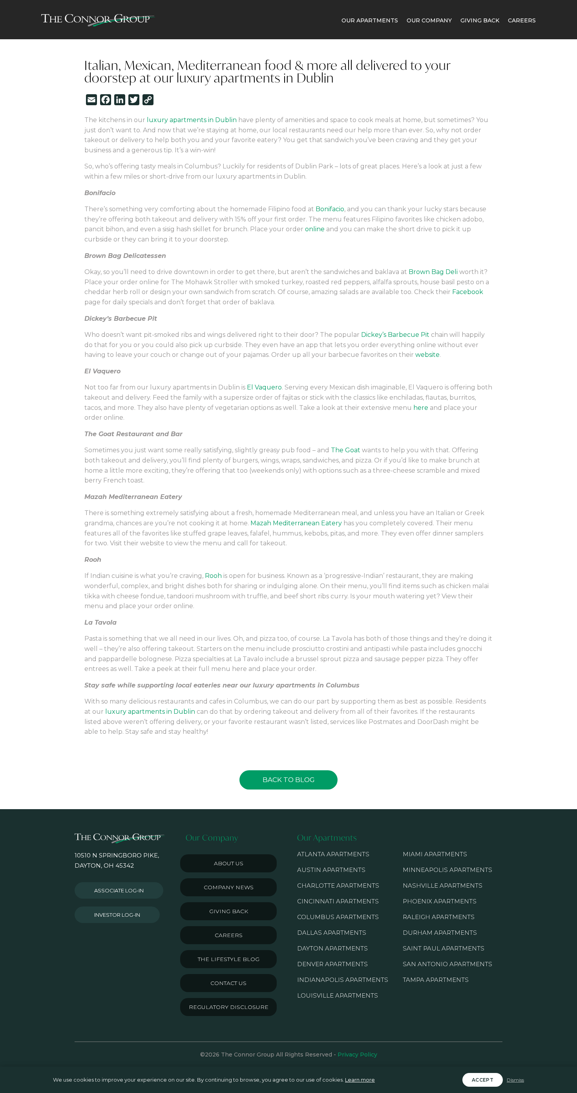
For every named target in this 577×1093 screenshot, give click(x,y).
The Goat (345, 450)
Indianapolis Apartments (342, 979)
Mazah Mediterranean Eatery (296, 523)
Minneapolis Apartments (447, 870)
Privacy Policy (357, 1054)
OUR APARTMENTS (369, 20)
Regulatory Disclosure (228, 1007)
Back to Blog (289, 780)
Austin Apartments (331, 870)
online (315, 229)
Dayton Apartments (332, 948)
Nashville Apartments (442, 885)
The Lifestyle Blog (228, 959)
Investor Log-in (117, 915)
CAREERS (522, 20)
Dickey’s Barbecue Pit (395, 334)
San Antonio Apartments (447, 964)
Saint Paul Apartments (443, 948)
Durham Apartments (440, 932)
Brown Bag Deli (433, 272)
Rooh (213, 575)
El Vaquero (264, 387)
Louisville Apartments (337, 995)
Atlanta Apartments (333, 854)
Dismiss (515, 1080)
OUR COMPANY (429, 20)
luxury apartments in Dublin (191, 120)
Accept (482, 1080)
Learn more (360, 1080)
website (427, 354)
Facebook (467, 292)
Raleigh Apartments (439, 917)
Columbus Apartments (338, 917)
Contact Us (228, 983)
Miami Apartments (435, 854)
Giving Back (228, 911)
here (420, 407)
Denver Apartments (332, 964)
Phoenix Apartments (440, 901)
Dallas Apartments (331, 932)
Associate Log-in (119, 890)
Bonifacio (330, 209)
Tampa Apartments (436, 979)
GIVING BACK (479, 20)
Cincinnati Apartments (338, 901)
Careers (229, 935)
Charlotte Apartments (338, 885)
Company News (229, 887)
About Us (228, 863)
